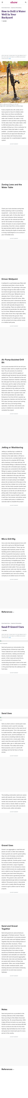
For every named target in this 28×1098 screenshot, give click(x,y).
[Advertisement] (14, 38)
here (10, 58)
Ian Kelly (5, 21)
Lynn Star (5, 630)
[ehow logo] (14, 2)
